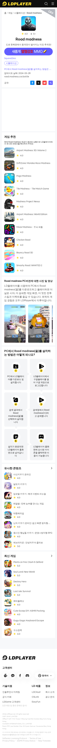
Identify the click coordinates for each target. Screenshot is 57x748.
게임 (10, 13)
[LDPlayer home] (16, 4)
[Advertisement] (28, 110)
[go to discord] (27, 676)
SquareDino (10, 58)
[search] (46, 3)
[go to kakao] (13, 676)
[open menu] (53, 3)
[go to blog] (20, 676)
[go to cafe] (5, 676)
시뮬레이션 (19, 13)
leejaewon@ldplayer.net (10, 735)
